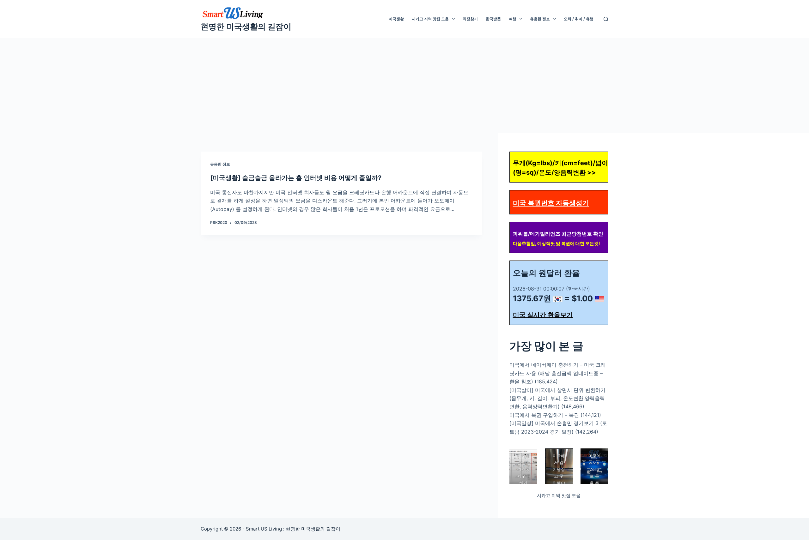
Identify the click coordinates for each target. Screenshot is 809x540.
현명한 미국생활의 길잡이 (246, 26)
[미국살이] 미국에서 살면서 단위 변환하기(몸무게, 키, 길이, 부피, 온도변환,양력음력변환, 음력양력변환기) (557, 398)
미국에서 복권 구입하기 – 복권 (544, 415)
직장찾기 (470, 18)
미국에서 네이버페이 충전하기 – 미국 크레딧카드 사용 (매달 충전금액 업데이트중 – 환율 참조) (557, 373)
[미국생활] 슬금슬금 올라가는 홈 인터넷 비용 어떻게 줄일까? (295, 178)
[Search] (606, 19)
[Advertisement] (404, 85)
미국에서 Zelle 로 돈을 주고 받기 (594, 476)
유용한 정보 (540, 18)
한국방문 (493, 18)
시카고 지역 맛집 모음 (430, 18)
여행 (512, 18)
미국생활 (396, 18)
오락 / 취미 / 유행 (578, 18)
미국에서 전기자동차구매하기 (523, 469)
